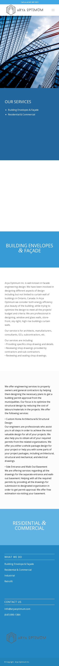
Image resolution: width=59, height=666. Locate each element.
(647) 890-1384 (12, 614)
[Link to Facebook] (44, 661)
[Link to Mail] (52, 661)
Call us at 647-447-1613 (29, 2)
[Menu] (53, 10)
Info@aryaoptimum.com (17, 608)
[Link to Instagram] (48, 661)
